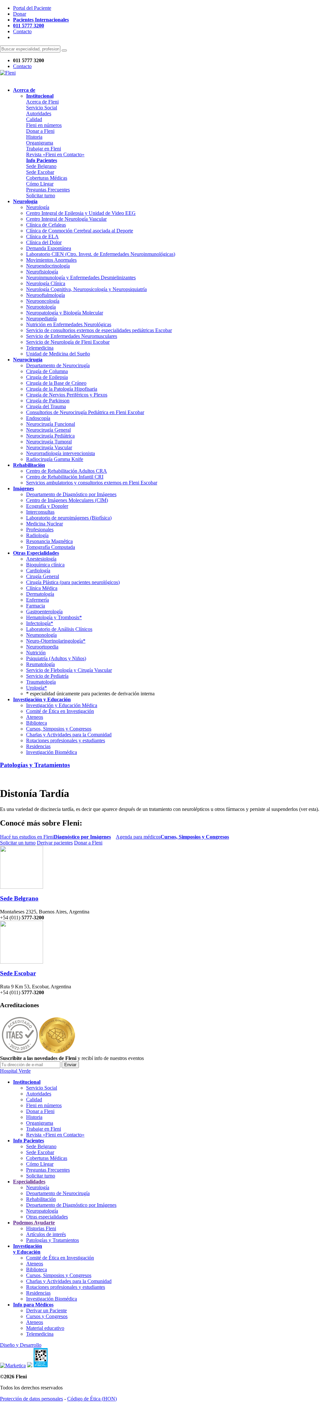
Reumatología (40, 664)
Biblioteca (36, 723)
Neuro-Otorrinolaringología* (55, 641)
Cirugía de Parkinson (47, 400)
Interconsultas (40, 512)
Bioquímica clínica (45, 564)
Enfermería (37, 600)
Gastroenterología (44, 611)
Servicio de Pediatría (47, 676)
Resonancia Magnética (49, 541)
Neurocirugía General (48, 430)
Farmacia (35, 605)
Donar (19, 14)
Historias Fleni (41, 1228)
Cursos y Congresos (47, 1316)
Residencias (38, 746)
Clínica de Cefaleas (46, 225)
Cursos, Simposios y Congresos (58, 728)
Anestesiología (41, 559)
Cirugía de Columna (47, 371)
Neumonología (41, 635)
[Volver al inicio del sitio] (8, 73)
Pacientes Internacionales (41, 19)
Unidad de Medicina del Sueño (58, 353)
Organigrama (39, 143)
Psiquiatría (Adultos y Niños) (56, 658)
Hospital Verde (15, 1071)
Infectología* (39, 623)
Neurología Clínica (45, 283)
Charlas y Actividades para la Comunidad (69, 734)
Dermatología (40, 594)
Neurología (37, 207)
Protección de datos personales (31, 1398)
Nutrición (36, 652)
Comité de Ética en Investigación (60, 711)
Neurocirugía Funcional (50, 424)
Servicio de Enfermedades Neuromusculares (71, 336)
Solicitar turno (40, 195)
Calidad (34, 119)
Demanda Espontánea (48, 248)
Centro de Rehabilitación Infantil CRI (64, 477)
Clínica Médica (41, 588)
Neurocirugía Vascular (49, 447)
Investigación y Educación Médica (61, 705)
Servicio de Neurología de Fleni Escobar (68, 342)
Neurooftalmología (45, 295)
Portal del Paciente (32, 8)
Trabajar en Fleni (43, 148)
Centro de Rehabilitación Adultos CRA (66, 471)
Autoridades (38, 113)
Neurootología (41, 307)
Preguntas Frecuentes (48, 189)
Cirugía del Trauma (46, 406)
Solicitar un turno (18, 842)
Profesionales (39, 529)
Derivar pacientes (55, 842)
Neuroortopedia (42, 646)
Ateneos (34, 717)
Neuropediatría (41, 318)
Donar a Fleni (40, 131)
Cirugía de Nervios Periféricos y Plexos (66, 394)
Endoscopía (38, 418)
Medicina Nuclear (44, 523)
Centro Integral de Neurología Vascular (66, 219)
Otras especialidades (47, 1216)
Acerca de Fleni (42, 101)
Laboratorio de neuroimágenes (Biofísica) (69, 518)
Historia (34, 137)
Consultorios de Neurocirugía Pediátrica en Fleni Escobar (85, 412)
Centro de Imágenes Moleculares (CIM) (67, 500)
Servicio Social (41, 107)
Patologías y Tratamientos (35, 764)
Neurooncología (42, 301)
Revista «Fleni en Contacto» (55, 154)
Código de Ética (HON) (92, 1398)
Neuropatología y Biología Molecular (64, 312)
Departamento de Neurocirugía (58, 365)
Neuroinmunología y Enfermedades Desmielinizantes (81, 277)
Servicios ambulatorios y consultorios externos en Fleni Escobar (91, 482)
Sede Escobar (40, 172)
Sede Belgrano (41, 166)
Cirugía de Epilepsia (47, 377)
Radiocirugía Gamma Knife (54, 459)
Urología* (36, 687)
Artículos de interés (46, 1234)
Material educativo (45, 1328)
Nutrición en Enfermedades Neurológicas (68, 324)
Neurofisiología (42, 271)
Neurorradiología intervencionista (60, 453)
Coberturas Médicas (46, 178)
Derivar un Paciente (46, 1310)
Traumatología (41, 682)
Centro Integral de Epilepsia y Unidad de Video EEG (81, 213)
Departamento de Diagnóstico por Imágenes (71, 494)
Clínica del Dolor (44, 242)
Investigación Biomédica (51, 752)
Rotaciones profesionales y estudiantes (65, 740)
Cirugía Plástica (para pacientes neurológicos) (73, 582)
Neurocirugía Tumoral (49, 441)
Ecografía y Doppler (47, 506)
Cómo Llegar (39, 184)
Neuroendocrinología (48, 266)
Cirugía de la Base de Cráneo (56, 383)
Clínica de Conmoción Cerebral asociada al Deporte (79, 230)
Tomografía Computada (50, 547)
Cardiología (38, 570)
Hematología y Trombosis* (54, 617)
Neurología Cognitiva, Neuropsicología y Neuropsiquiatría (86, 289)
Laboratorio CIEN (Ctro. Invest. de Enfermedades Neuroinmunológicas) (100, 254)
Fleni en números (44, 125)
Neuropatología (42, 1211)
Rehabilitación (41, 1199)
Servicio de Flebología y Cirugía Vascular (69, 670)
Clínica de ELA (42, 236)
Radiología (37, 535)
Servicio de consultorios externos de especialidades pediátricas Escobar (99, 330)
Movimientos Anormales (51, 260)
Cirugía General (42, 576)
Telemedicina (39, 348)
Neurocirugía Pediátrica (50, 436)
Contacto (22, 31)
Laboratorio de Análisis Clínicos (59, 629)
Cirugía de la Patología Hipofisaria (61, 389)
